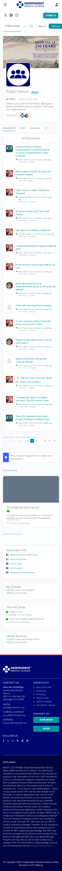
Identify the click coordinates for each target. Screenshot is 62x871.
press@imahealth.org (13, 707)
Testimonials (42, 698)
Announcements (18, 559)
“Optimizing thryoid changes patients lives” (36, 247)
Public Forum (15, 612)
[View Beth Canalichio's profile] (9, 307)
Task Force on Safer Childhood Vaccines (32, 192)
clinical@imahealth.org (14, 715)
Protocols (41, 691)
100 (49, 441)
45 (28, 441)
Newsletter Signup (45, 705)
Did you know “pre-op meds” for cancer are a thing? (34, 380)
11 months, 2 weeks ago (43, 272)
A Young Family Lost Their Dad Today (32, 213)
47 (36, 441)
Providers (41, 694)
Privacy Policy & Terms (42, 845)
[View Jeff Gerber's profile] (9, 285)
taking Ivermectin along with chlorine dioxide (31, 360)
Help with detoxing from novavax (34, 305)
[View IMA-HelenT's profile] (9, 173)
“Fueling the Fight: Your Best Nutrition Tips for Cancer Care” (32, 399)
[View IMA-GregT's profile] (9, 148)
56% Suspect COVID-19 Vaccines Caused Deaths (33, 173)
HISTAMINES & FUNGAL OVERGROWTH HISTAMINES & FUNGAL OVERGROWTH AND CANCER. (32, 151)
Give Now (46, 719)
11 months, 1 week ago (42, 160)
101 (54, 441)
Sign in (42, 26)
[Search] (31, 26)
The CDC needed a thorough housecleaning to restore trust (32, 418)
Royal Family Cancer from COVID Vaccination (34, 341)
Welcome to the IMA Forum (24, 555)
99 (45, 441)
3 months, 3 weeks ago (18, 523)
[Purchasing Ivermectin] (31, 489)
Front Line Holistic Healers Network (26, 619)
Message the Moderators (22, 572)
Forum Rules (16, 563)
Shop (46, 728)
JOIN (9, 593)
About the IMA (43, 687)
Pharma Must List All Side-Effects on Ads (35, 266)
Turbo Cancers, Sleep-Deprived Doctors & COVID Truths (33, 322)
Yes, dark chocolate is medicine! (33, 230)
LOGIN (9, 590)
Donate (51, 15)
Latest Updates (44, 701)
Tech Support (16, 568)
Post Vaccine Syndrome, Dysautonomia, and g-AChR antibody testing (36, 286)
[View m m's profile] (9, 360)
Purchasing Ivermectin (23, 507)
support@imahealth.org (15, 723)
